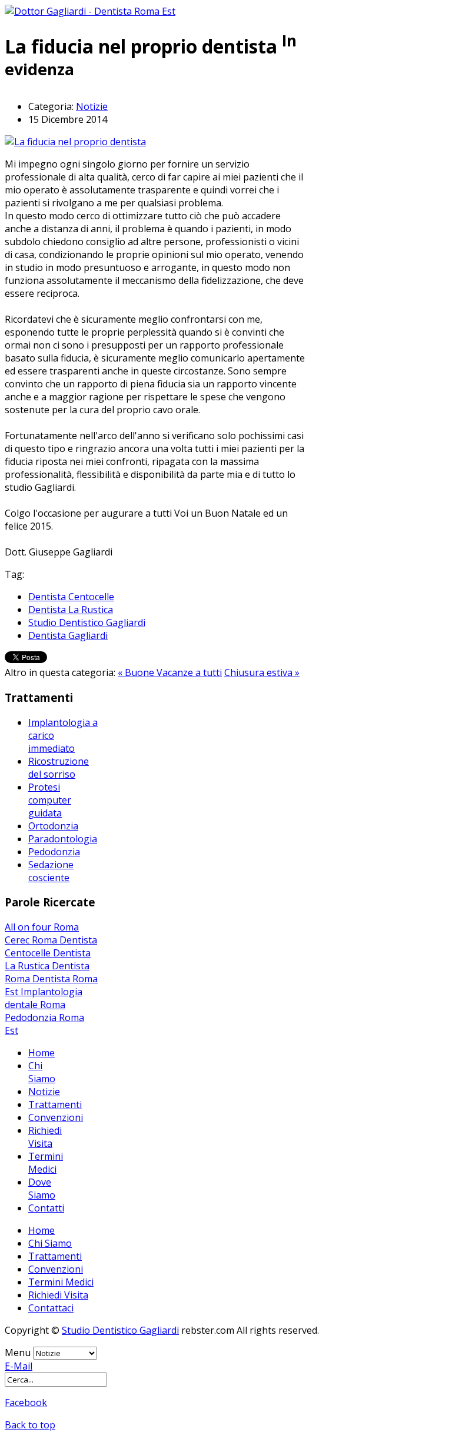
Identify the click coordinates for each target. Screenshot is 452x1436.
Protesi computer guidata (49, 800)
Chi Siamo (41, 1072)
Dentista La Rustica (70, 609)
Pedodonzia (54, 851)
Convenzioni (55, 1117)
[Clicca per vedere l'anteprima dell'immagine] (75, 141)
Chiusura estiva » (262, 672)
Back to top (30, 1424)
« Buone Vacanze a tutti (170, 672)
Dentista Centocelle (71, 596)
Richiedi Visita (45, 1137)
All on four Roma (42, 926)
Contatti (46, 1207)
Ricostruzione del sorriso (58, 768)
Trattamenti (55, 1104)
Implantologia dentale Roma (43, 998)
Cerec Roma (32, 939)
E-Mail (18, 1366)
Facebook (26, 1402)
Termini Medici (45, 1163)
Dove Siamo (41, 1188)
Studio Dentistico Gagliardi (86, 622)
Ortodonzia (53, 825)
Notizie (92, 106)
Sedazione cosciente (51, 871)
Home (41, 1052)
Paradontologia (62, 838)
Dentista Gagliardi (68, 635)
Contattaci (51, 1307)
